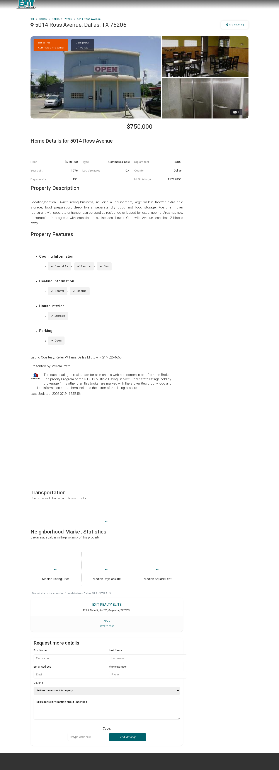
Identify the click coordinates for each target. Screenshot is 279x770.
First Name (40, 650)
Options (38, 682)
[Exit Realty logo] (26, 4)
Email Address (42, 666)
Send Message (127, 737)
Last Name (115, 650)
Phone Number (118, 666)
